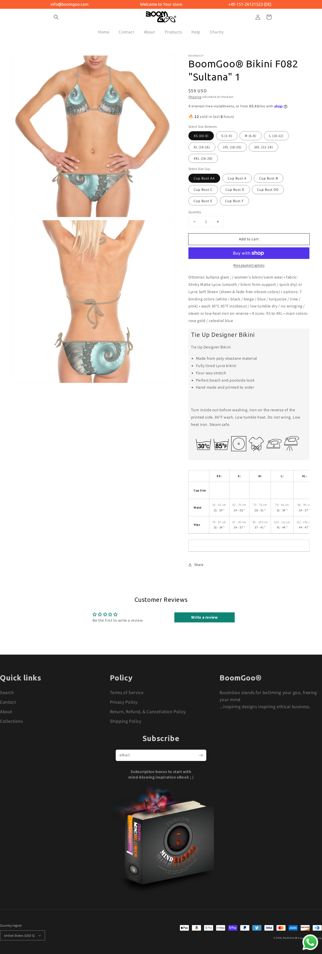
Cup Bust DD (268, 189)
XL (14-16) (202, 147)
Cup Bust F (234, 201)
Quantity (194, 212)
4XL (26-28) (203, 158)
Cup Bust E (203, 201)
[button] (56, 17)
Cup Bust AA (204, 178)
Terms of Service (127, 692)
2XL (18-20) (232, 147)
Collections (11, 721)
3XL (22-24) (263, 147)
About (6, 711)
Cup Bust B (268, 178)
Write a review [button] (204, 617)
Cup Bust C (203, 189)
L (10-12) (276, 135)
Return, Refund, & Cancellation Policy (148, 711)
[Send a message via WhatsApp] (310, 942)
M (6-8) (250, 135)
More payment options (248, 265)
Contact (8, 702)
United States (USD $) (19, 935)
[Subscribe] (200, 755)
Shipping (194, 97)
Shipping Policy (125, 721)
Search (7, 692)
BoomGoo (288, 937)
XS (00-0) (201, 135)
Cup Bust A (237, 178)
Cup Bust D (235, 189)
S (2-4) (226, 135)
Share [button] (199, 564)
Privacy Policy (124, 702)
